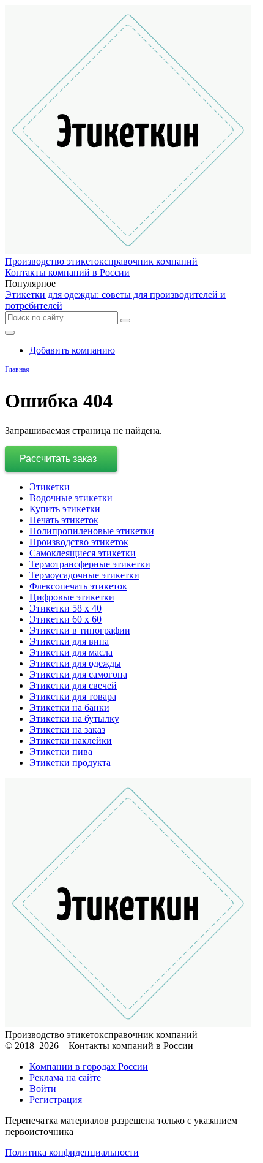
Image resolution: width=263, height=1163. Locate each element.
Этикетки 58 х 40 (65, 608)
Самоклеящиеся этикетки (82, 553)
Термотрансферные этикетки (89, 564)
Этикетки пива (60, 751)
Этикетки (49, 487)
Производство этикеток (78, 542)
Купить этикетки (64, 509)
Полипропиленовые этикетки (91, 531)
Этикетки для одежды (75, 663)
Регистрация (55, 1099)
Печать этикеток (63, 520)
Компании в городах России (88, 1066)
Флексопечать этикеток (78, 586)
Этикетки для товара (72, 696)
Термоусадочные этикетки (84, 575)
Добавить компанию (72, 350)
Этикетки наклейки (70, 740)
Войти (42, 1088)
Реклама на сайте (65, 1077)
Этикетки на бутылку (74, 718)
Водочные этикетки (71, 498)
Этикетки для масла (71, 652)
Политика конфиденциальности (72, 1152)
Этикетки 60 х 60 (65, 619)
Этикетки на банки (69, 707)
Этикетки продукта (70, 762)
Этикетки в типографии (79, 630)
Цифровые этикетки (71, 597)
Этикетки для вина (69, 641)
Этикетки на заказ (67, 729)
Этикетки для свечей (73, 685)
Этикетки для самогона (78, 674)
